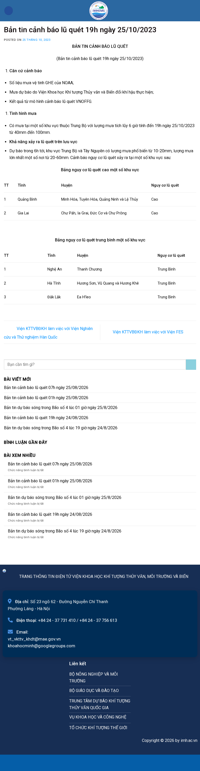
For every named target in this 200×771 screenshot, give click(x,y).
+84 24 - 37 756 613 (98, 620)
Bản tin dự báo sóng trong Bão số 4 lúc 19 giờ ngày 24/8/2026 (60, 427)
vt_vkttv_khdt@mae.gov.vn (34, 639)
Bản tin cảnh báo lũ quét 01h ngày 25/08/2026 (46, 397)
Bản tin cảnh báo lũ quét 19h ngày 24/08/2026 (46, 417)
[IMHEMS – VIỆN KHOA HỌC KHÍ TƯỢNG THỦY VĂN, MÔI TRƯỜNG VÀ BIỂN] (99, 10)
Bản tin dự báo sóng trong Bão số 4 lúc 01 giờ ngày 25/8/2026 (60, 407)
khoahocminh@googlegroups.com (41, 645)
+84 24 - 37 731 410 (57, 620)
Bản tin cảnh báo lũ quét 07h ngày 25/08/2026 (46, 387)
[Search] (194, 10)
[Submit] (191, 364)
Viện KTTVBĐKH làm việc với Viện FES (148, 332)
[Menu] (8, 10)
